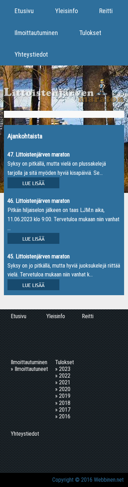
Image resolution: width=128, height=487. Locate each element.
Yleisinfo (66, 11)
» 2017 (62, 409)
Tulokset (90, 32)
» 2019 (62, 396)
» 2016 (62, 416)
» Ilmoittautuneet (29, 369)
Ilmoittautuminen (36, 32)
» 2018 (62, 403)
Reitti (106, 11)
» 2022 (62, 375)
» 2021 (62, 382)
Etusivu (24, 11)
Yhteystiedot (31, 54)
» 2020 (62, 389)
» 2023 (62, 369)
